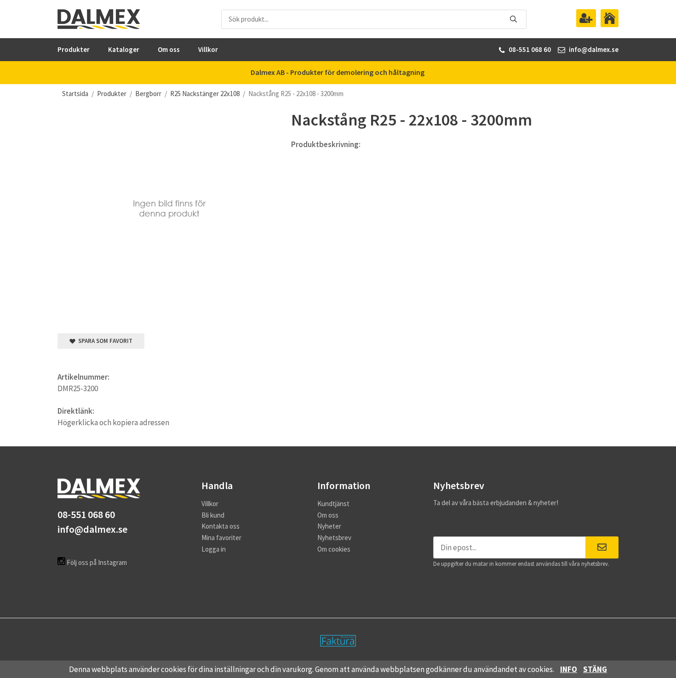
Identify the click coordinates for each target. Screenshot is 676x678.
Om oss (169, 49)
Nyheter (329, 526)
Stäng (595, 669)
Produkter (73, 49)
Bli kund (212, 515)
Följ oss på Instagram (96, 562)
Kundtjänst (333, 503)
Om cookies (333, 549)
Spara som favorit (103, 341)
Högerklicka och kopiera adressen (113, 422)
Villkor (208, 49)
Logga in (213, 549)
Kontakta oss (220, 526)
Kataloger (123, 49)
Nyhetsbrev (334, 537)
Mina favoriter (221, 537)
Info (568, 669)
